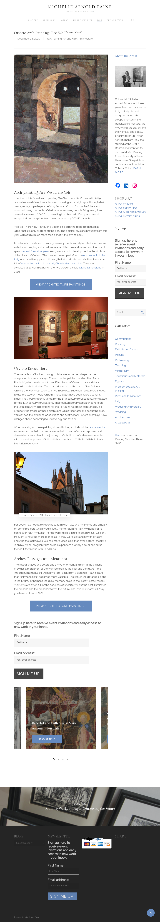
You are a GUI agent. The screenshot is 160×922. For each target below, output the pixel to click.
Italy (49, 38)
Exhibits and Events (126, 349)
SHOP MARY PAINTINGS (130, 212)
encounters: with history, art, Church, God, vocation (51, 263)
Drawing (120, 344)
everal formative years (36, 251)
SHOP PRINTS (124, 204)
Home (119, 435)
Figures (119, 381)
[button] (61, 284)
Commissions (123, 338)
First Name (22, 636)
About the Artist (126, 56)
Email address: (24, 653)
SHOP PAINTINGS (126, 208)
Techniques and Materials (130, 376)
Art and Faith (70, 38)
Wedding (120, 411)
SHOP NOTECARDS (127, 216)
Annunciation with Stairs (50, 728)
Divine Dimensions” (90, 267)
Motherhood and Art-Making (128, 388)
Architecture (86, 38)
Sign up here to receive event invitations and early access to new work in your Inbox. (57, 625)
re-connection (97, 427)
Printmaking (122, 360)
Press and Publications (128, 396)
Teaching (120, 365)
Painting (57, 38)
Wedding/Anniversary (128, 406)
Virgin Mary (122, 370)
